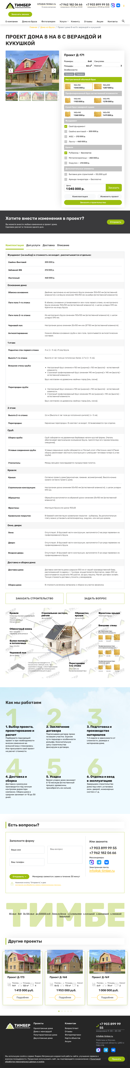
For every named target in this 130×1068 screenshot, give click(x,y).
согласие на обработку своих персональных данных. (38, 885)
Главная (33, 27)
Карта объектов (72, 1038)
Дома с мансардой (43, 1031)
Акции (100, 21)
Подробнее (65, 997)
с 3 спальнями (75, 913)
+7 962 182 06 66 (70, 4)
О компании (11, 21)
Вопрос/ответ (71, 1028)
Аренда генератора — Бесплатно (85, 179)
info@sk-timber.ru (46, 4)
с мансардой (102, 913)
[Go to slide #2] (25, 96)
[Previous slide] (11, 70)
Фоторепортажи (73, 1035)
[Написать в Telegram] (99, 864)
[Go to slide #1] (12, 96)
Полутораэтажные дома (45, 1035)
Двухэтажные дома (43, 1038)
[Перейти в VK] (118, 6)
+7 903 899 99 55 (97, 4)
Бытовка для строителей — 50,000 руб (88, 174)
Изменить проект (109, 196)
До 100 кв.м (28, 913)
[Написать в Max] (113, 6)
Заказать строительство (93, 202)
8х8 (20, 913)
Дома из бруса (29, 21)
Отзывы (88, 21)
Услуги (63, 21)
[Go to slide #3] (38, 96)
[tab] (58, 1011)
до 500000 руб (43, 913)
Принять (116, 1059)
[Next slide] (54, 70)
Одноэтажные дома (43, 1028)
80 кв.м (12, 913)
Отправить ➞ (19, 876)
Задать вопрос (95, 598)
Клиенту (75, 21)
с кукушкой (89, 913)
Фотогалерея (48, 21)
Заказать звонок (20, 14)
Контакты (113, 21)
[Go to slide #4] (51, 96)
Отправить (115, 222)
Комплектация (80, 196)
